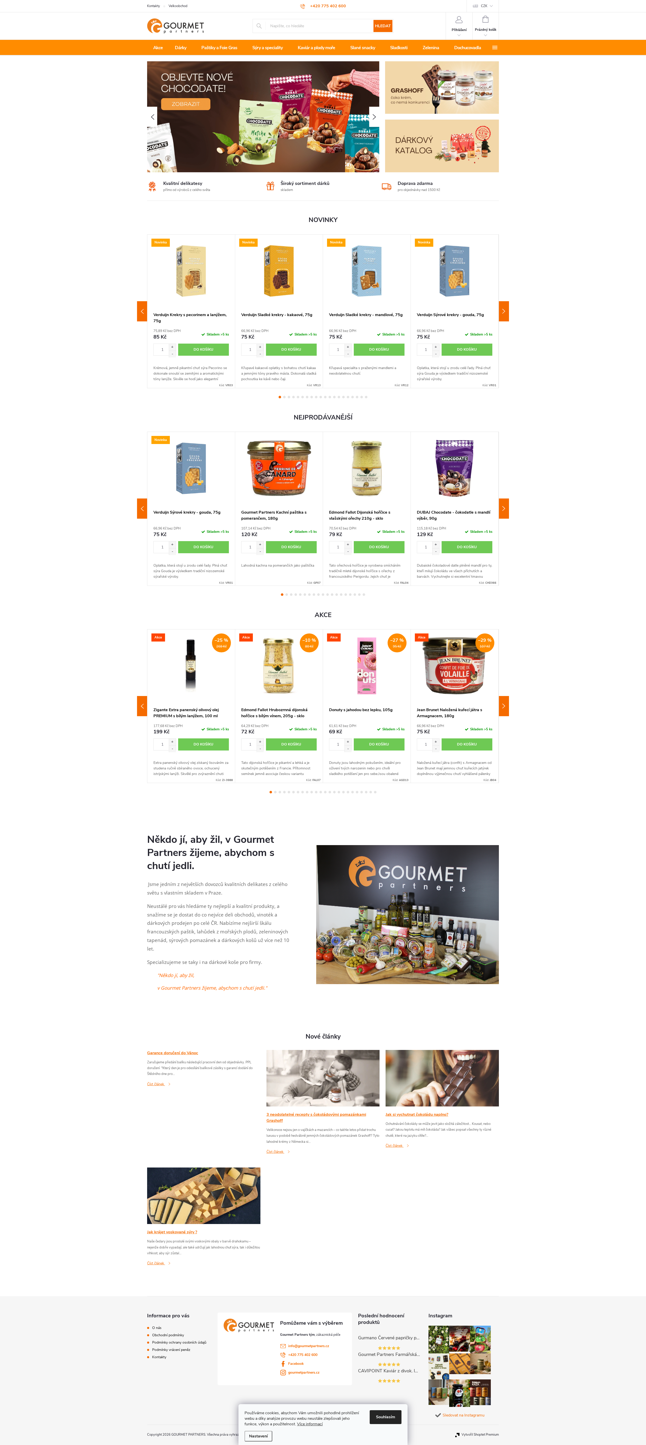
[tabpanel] (191, 311)
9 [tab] (316, 397)
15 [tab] (343, 397)
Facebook (296, 1363)
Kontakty (153, 6)
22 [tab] (366, 792)
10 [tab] (320, 397)
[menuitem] (158, 47)
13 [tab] (334, 397)
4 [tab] (293, 397)
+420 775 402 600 (302, 1354)
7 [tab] (307, 397)
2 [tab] (284, 397)
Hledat (383, 26)
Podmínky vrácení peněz (171, 1350)
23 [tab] (370, 792)
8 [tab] (311, 397)
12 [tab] (330, 397)
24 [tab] (375, 792)
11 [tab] (325, 397)
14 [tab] (339, 397)
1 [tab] (280, 397)
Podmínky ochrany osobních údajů (179, 1343)
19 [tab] (361, 397)
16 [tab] (348, 397)
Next (504, 311)
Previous (142, 311)
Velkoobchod (178, 6)
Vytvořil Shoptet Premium (480, 1434)
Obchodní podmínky (168, 1335)
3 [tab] (289, 397)
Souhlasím (385, 1417)
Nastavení (258, 1436)
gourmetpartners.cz (303, 1372)
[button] (152, 117)
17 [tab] (352, 397)
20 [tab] (366, 397)
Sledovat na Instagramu (463, 1415)
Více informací (310, 1424)
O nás (157, 1328)
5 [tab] (298, 397)
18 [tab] (357, 397)
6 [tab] (302, 397)
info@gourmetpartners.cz (308, 1346)
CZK (484, 6)
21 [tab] (361, 792)
